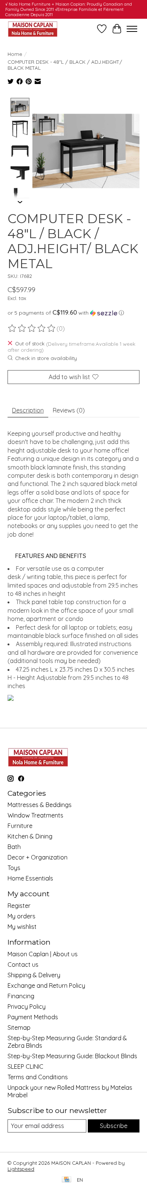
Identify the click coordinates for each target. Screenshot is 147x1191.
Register (19, 905)
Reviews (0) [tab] (69, 410)
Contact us (23, 964)
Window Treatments (35, 815)
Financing (21, 996)
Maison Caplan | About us (43, 954)
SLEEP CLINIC (25, 1066)
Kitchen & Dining (30, 836)
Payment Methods (33, 1017)
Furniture (20, 826)
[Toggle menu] (131, 28)
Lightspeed (21, 1169)
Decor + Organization (37, 857)
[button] (73, 312)
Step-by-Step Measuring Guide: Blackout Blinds (72, 1056)
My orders (21, 916)
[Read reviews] (32, 328)
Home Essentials (30, 878)
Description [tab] (28, 410)
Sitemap (19, 1027)
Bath (14, 846)
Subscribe (113, 1126)
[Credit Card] (66, 1180)
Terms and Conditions (38, 1077)
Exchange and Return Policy (46, 985)
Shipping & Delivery (34, 975)
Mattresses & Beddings (40, 804)
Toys (14, 868)
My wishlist (22, 926)
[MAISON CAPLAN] (32, 28)
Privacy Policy (27, 1006)
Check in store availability (46, 358)
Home (15, 54)
